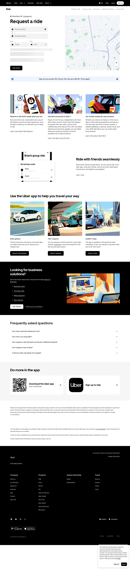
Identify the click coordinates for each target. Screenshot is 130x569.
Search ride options (20, 253)
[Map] (92, 42)
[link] (65, 79)
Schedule (57, 244)
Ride (15, 3)
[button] (45, 29)
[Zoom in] (116, 63)
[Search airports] (65, 219)
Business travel (19, 286)
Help (107, 3)
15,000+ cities (91, 239)
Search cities (92, 253)
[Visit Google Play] (17, 529)
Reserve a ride (86, 9)
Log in (113, 3)
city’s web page (100, 429)
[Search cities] (103, 219)
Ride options (15, 239)
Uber (8, 3)
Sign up (120, 3)
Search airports (55, 253)
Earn (21, 3)
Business (31, 3)
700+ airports (53, 239)
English (104, 519)
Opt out (116, 564)
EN (102, 3)
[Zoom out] (116, 67)
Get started (17, 306)
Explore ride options (108, 9)
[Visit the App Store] (30, 528)
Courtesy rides (19, 291)
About (47, 3)
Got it (124, 564)
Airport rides (120, 9)
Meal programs (19, 295)
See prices (96, 9)
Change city (27, 16)
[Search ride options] (27, 219)
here (119, 558)
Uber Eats (39, 3)
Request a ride (75, 9)
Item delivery (18, 300)
